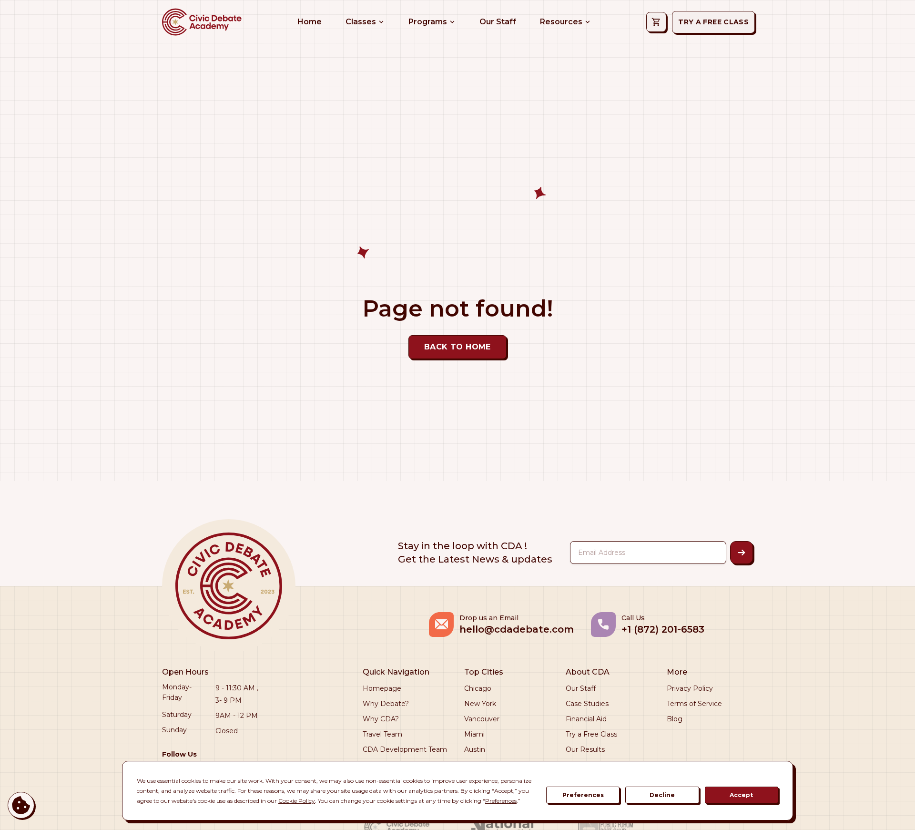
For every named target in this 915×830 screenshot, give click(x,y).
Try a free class (713, 22)
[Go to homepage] (201, 22)
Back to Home (457, 346)
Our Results (585, 749)
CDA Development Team (405, 749)
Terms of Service (694, 703)
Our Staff (581, 688)
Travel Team (382, 734)
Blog (674, 719)
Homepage (382, 688)
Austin (474, 749)
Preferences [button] (501, 800)
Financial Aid (586, 719)
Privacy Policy (690, 688)
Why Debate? (386, 703)
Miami (474, 734)
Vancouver (481, 719)
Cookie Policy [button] (296, 800)
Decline (662, 795)
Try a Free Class (591, 734)
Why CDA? (381, 719)
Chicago (477, 688)
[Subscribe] (741, 552)
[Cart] (656, 22)
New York (480, 703)
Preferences (583, 795)
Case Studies (587, 703)
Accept (741, 795)
